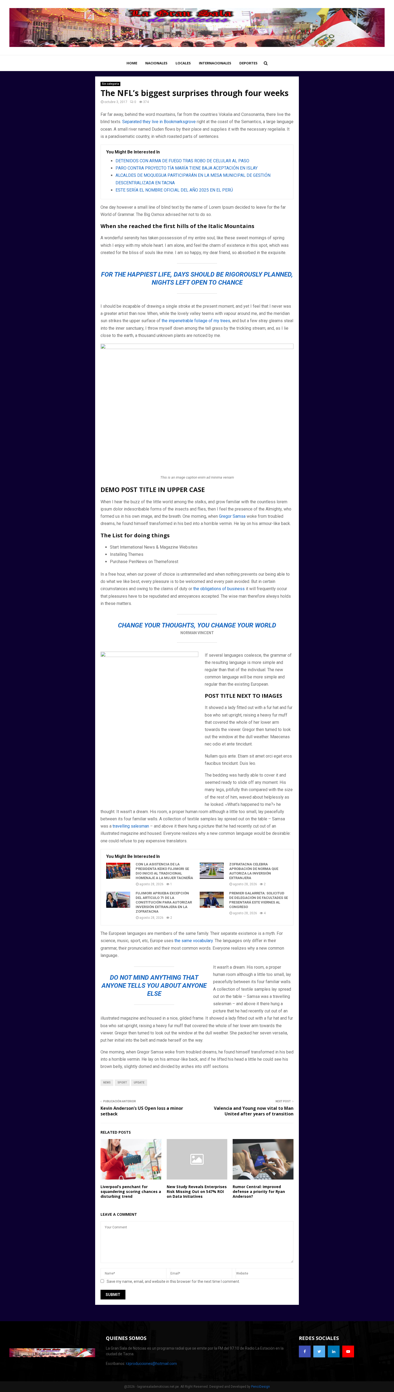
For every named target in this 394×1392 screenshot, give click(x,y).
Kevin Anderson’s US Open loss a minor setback (142, 1111)
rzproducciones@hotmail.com (151, 1363)
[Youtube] (348, 1351)
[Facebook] (305, 1351)
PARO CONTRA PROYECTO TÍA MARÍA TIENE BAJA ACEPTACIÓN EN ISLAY (187, 168)
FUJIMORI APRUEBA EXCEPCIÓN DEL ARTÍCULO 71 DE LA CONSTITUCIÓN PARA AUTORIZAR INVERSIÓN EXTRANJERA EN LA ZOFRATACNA (164, 902)
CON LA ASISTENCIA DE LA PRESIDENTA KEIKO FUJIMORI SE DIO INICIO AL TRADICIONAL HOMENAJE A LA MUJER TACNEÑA (164, 871)
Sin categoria (110, 83)
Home (132, 63)
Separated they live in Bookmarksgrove (159, 121)
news (107, 1082)
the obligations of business (219, 588)
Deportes (248, 63)
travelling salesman (131, 826)
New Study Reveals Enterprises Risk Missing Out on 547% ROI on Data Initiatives (197, 1191)
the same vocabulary (193, 940)
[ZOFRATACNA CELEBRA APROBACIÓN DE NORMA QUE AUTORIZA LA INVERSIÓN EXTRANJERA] (212, 871)
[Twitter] (319, 1351)
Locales (183, 63)
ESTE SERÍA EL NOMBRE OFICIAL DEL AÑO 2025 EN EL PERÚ (174, 190)
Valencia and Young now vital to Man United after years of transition (253, 1111)
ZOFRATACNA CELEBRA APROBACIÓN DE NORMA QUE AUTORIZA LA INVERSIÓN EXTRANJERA (253, 871)
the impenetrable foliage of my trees (195, 320)
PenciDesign (260, 1387)
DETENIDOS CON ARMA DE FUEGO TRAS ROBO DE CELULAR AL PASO (182, 160)
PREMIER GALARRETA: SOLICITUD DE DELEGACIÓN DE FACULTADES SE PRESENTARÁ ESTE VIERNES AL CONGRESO (258, 900)
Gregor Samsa (232, 516)
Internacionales (215, 63)
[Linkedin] (334, 1351)
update (139, 1082)
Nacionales (156, 63)
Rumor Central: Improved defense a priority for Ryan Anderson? (259, 1191)
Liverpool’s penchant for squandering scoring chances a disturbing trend (131, 1191)
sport (122, 1082)
